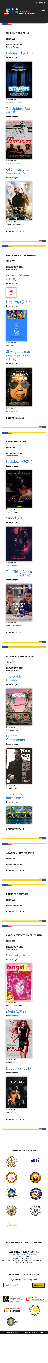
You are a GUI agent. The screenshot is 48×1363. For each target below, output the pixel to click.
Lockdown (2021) (19, 462)
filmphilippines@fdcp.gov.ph (26, 1254)
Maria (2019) (16, 1011)
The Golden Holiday (15, 678)
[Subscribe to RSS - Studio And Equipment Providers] (2, 1134)
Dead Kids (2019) (19, 1068)
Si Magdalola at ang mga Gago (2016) (18, 355)
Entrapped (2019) (19, 53)
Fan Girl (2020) (17, 955)
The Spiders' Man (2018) (19, 110)
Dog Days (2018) (19, 302)
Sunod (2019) (16, 518)
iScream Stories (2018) (17, 277)
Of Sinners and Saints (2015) (17, 171)
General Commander (15, 738)
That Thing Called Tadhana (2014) (19, 573)
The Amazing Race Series (16, 796)
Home (25, 11)
